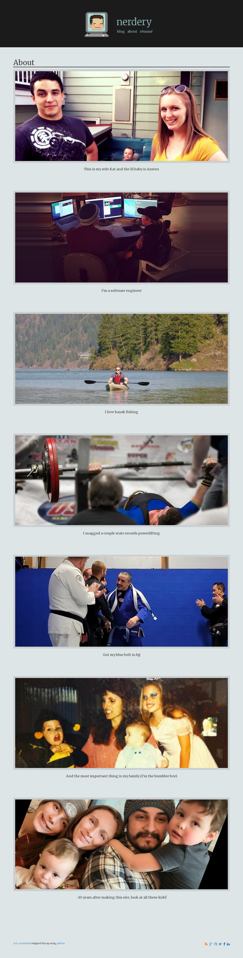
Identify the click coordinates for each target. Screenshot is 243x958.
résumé (146, 31)
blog (121, 31)
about (132, 31)
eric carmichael (22, 943)
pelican (61, 943)
